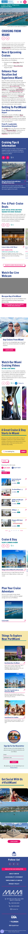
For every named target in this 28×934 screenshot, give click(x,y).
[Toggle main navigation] (25, 2)
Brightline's (5, 133)
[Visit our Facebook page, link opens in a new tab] (13, 864)
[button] (24, 163)
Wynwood (21, 96)
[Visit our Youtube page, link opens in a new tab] (17, 864)
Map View (17, 468)
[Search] (23, 451)
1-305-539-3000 (15, 903)
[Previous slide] (3, 157)
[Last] (22, 530)
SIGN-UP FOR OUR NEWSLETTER (14, 869)
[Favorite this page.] (3, 38)
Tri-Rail (6, 128)
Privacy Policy (13, 767)
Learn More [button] (9, 350)
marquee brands (6, 47)
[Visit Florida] (13, 921)
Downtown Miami (11, 130)
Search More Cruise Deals (14, 265)
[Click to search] (4, 451)
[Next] (20, 530)
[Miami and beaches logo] (14, 893)
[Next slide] (7, 157)
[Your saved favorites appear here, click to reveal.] (18, 2)
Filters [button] (4, 461)
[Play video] (11, 403)
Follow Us (21, 383)
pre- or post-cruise (15, 86)
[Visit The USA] (14, 916)
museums (4, 96)
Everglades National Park (16, 91)
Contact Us (15, 909)
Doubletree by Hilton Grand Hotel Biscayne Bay (14, 305)
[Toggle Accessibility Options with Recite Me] (21, 2)
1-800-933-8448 (15, 906)
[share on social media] (7, 38)
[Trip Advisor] (14, 925)
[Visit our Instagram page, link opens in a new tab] (9, 864)
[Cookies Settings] (2, 931)
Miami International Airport (12, 115)
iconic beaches (20, 89)
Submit (14, 762)
